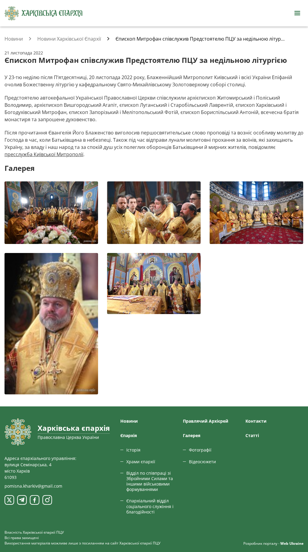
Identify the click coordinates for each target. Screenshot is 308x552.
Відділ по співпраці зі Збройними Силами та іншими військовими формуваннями (149, 481)
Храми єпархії (140, 461)
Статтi (252, 435)
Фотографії (200, 450)
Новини (129, 421)
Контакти (255, 421)
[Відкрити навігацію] (297, 13)
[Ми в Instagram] (47, 500)
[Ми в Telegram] (22, 500)
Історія (133, 450)
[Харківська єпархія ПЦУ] (44, 13)
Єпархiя (128, 435)
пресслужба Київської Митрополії (44, 154)
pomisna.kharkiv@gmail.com (33, 486)
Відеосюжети (202, 461)
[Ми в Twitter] (9, 500)
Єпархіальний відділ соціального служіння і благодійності (150, 506)
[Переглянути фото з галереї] (51, 212)
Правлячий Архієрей (205, 421)
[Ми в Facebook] (34, 500)
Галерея (191, 435)
